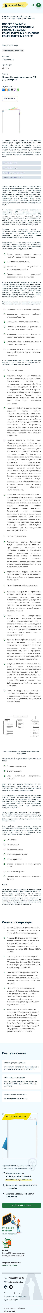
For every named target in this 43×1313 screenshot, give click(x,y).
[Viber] (15, 90)
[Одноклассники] (6, 90)
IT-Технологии (8, 59)
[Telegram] (9, 90)
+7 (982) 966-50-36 (16, 1278)
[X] (12, 90)
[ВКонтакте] (3, 90)
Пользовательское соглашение (15, 1296)
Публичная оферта (11, 1300)
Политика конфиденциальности (15, 1293)
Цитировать (9, 98)
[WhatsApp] (18, 90)
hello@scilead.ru (15, 1282)
